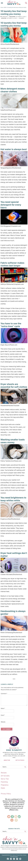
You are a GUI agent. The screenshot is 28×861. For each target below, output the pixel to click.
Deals (3, 788)
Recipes (4, 773)
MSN (14, 679)
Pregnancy (4, 785)
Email (3, 715)
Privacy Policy (6, 794)
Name (3, 708)
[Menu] (2, 3)
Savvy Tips (5, 779)
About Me (7, 760)
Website (3, 722)
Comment (21, 18)
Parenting (4, 782)
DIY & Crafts (5, 776)
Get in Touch (20, 760)
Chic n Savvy (14, 2)
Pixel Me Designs (14, 856)
